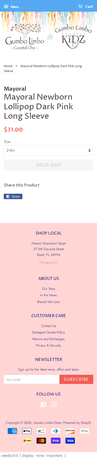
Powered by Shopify (77, 422)
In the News (48, 295)
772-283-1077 (48, 262)
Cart (89, 6)
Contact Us (48, 325)
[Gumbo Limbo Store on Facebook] (43, 405)
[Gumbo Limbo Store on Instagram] (54, 405)
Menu (14, 6)
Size (7, 141)
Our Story (48, 288)
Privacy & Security (48, 345)
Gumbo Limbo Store (47, 422)
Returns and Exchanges (48, 338)
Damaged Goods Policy (48, 332)
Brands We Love (48, 301)
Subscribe (76, 379)
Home (8, 66)
